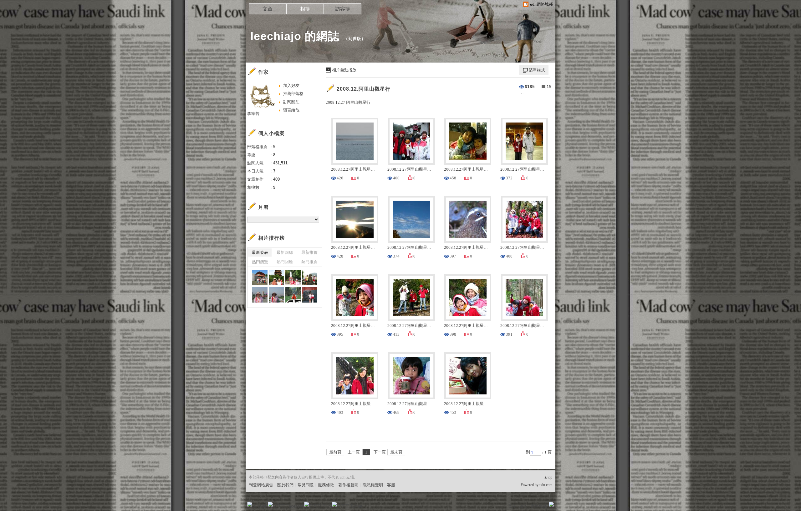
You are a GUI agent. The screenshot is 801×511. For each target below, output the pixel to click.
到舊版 (354, 38)
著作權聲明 (348, 485)
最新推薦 (309, 252)
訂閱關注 (291, 101)
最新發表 (260, 252)
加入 (523, 506)
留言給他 (291, 110)
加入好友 (291, 85)
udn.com (545, 485)
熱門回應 (285, 261)
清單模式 (537, 70)
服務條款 (326, 485)
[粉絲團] (249, 504)
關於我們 (285, 485)
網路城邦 (539, 506)
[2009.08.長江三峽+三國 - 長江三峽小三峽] (293, 295)
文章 (268, 9)
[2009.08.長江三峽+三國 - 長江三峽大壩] (260, 295)
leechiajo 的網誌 (294, 36)
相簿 (305, 9)
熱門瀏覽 (260, 261)
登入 (512, 506)
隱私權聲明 (373, 485)
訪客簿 (342, 9)
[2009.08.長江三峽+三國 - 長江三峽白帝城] (309, 295)
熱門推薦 (309, 261)
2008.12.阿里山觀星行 (363, 89)
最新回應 (285, 252)
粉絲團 (260, 506)
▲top (548, 477)
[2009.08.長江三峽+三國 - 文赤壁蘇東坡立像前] (293, 277)
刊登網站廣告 (261, 485)
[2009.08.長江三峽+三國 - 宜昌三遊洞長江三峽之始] (309, 277)
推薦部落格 (293, 93)
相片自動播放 (344, 70)
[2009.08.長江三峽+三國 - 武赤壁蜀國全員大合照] (260, 277)
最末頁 (396, 452)
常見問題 (306, 485)
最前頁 (335, 452)
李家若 (253, 113)
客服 (391, 485)
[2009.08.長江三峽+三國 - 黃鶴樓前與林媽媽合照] (276, 277)
